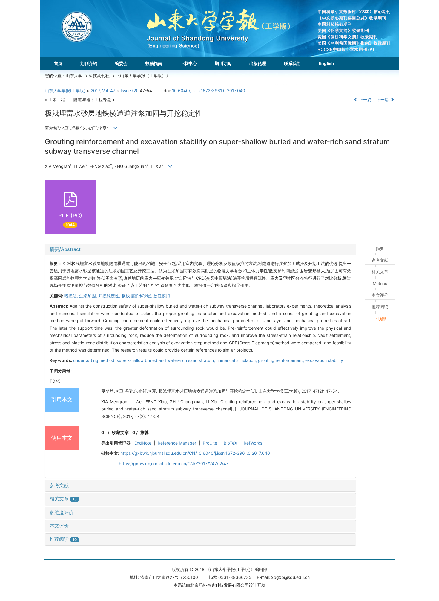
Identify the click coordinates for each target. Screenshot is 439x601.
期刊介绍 (88, 63)
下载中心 (188, 63)
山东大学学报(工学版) (65, 90)
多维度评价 (61, 512)
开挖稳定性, (110, 295)
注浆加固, (88, 295)
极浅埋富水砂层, (137, 295)
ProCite (210, 442)
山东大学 (74, 75)
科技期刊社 (99, 75)
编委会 (121, 63)
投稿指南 (153, 63)
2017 (95, 90)
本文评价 (59, 526)
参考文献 (59, 485)
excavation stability (324, 360)
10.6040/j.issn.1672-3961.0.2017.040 (208, 90)
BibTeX (230, 442)
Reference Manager (177, 442)
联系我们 (292, 63)
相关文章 (63, 499)
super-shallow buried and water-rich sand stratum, (166, 360)
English (326, 63)
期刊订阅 (223, 63)
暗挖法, (71, 295)
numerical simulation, (237, 360)
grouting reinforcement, (281, 360)
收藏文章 (120, 432)
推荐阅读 (63, 539)
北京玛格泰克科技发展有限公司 (219, 585)
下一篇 (383, 99)
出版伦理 (257, 63)
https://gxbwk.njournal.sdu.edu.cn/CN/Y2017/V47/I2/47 (173, 463)
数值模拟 (161, 295)
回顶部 (380, 318)
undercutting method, (95, 360)
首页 (58, 63)
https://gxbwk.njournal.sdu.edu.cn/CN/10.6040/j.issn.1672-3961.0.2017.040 (195, 453)
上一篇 (365, 99)
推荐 (144, 432)
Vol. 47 (108, 90)
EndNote (142, 442)
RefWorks (253, 442)
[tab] (200, 249)
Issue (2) (129, 90)
